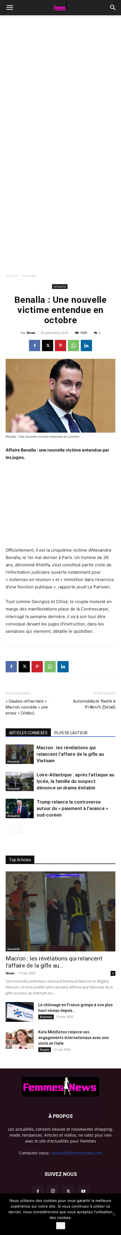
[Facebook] (34, 345)
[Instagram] (53, 1191)
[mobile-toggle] (10, 7)
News (31, 333)
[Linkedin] (86, 345)
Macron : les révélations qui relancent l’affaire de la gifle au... (54, 962)
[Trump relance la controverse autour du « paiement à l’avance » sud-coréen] (20, 808)
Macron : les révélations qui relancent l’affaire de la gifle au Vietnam (70, 754)
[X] (47, 345)
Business (46, 1017)
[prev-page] (9, 829)
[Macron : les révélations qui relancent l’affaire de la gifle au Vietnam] (20, 754)
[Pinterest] (60, 345)
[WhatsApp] (73, 345)
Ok (60, 1225)
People (44, 1050)
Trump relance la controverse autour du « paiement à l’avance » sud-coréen (72, 808)
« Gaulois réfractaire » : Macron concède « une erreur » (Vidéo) (27, 707)
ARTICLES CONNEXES (28, 733)
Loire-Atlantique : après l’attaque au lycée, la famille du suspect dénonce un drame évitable (75, 781)
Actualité (29, 275)
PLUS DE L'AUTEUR (71, 733)
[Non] (114, 1214)
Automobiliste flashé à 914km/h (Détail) (94, 704)
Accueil (11, 275)
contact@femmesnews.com (76, 1153)
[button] (113, 7)
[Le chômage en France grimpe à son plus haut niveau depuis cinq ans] (20, 1012)
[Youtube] (83, 1191)
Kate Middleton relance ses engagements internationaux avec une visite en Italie (73, 1038)
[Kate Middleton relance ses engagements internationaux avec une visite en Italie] (20, 1039)
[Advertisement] (60, 79)
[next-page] (18, 829)
